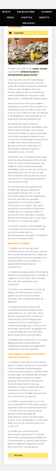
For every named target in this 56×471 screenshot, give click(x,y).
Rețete (6, 12)
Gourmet (46, 12)
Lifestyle (26, 17)
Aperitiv (44, 17)
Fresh (10, 17)
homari (43, 68)
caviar (35, 68)
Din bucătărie (26, 12)
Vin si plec (28, 23)
